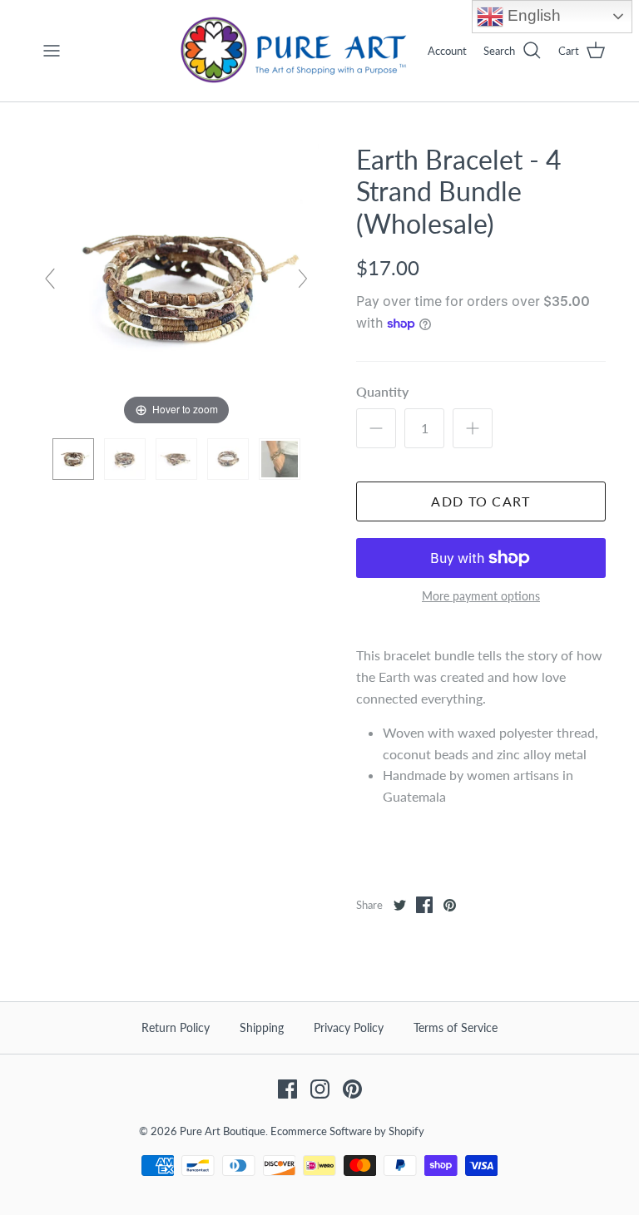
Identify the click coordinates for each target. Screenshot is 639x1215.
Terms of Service (456, 1027)
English (532, 15)
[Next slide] (303, 278)
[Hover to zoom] (176, 285)
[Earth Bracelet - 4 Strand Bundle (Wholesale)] (73, 459)
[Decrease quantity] (376, 428)
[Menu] (51, 50)
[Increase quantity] (473, 428)
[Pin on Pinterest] (449, 904)
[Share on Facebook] (424, 904)
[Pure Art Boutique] (294, 51)
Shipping (262, 1027)
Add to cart (480, 501)
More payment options (481, 596)
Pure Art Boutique (222, 1131)
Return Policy (175, 1027)
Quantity (382, 391)
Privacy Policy (349, 1027)
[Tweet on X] (399, 904)
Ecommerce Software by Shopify (347, 1131)
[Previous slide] (50, 278)
